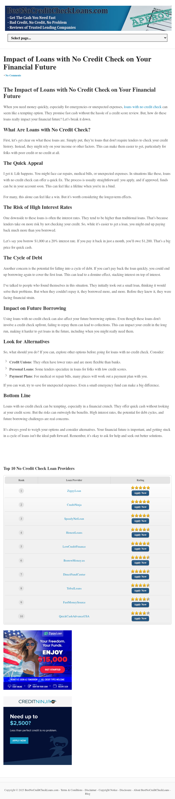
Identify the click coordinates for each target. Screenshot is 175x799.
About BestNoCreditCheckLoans (151, 790)
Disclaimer (90, 790)
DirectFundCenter (74, 574)
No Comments (13, 75)
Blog (87, 793)
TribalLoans (74, 588)
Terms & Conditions (71, 790)
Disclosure (125, 790)
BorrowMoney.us (74, 560)
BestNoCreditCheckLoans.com (41, 790)
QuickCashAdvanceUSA (74, 616)
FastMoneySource (74, 602)
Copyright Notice (108, 790)
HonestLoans (74, 532)
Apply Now (140, 493)
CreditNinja (74, 505)
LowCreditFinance (74, 546)
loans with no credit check (143, 106)
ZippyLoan (74, 491)
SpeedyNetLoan (74, 519)
